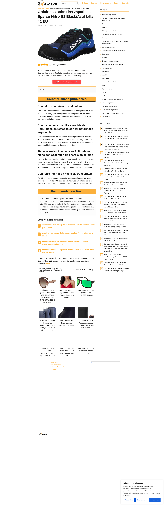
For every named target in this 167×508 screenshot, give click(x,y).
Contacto (53, 369)
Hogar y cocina (105, 3)
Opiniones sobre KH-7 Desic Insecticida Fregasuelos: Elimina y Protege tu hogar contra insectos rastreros (116, 147)
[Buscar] (77, 3)
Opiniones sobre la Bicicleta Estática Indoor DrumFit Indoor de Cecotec (115, 170)
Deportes (94, 3)
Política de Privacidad (57, 367)
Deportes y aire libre (108, 47)
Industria (104, 75)
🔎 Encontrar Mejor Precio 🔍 (67, 82)
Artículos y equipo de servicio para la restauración (113, 19)
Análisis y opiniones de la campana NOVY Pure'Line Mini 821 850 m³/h (115, 212)
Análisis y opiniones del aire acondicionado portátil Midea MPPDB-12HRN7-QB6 (116, 257)
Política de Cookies (56, 364)
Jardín (116, 3)
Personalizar (129, 500)
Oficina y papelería (108, 103)
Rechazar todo (141, 500)
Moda (103, 96)
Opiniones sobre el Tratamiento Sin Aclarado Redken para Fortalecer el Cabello (50, 270)
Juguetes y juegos (107, 89)
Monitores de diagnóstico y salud (112, 99)
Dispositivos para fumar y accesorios (113, 50)
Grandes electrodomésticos (110, 61)
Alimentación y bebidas (109, 14)
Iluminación (105, 71)
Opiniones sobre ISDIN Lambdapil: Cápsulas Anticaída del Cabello (115, 264)
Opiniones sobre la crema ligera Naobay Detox (81, 270)
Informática (105, 78)
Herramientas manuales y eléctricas (113, 64)
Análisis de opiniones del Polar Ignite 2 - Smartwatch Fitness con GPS (116, 184)
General (104, 57)
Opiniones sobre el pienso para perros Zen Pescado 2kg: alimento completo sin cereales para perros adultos (116, 138)
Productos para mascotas (110, 106)
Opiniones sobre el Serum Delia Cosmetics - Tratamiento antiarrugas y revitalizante (116, 163)
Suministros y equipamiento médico (113, 113)
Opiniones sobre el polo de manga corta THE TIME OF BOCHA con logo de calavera (116, 155)
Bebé (103, 24)
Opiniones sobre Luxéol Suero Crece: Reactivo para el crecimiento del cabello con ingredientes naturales (116, 218)
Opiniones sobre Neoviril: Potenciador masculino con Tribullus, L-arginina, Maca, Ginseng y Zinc (116, 204)
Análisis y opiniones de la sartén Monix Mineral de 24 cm (116, 239)
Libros (104, 92)
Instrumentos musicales (109, 82)
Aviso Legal (54, 362)
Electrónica (125, 3)
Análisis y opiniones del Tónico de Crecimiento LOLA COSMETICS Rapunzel (114, 191)
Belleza (85, 3)
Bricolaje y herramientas (109, 31)
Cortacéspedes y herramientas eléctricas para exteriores (115, 42)
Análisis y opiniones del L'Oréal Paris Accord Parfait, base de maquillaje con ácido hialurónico (116, 130)
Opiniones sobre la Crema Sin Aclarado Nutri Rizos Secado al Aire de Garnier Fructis (116, 177)
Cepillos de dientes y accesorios (112, 34)
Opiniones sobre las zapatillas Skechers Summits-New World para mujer (116, 270)
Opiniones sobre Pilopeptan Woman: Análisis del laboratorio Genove (115, 198)
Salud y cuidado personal (110, 110)
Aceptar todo (155, 500)
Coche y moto (106, 38)
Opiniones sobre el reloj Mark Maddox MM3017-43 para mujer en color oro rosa (116, 232)
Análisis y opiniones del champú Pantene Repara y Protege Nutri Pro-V (116, 225)
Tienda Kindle (106, 117)
